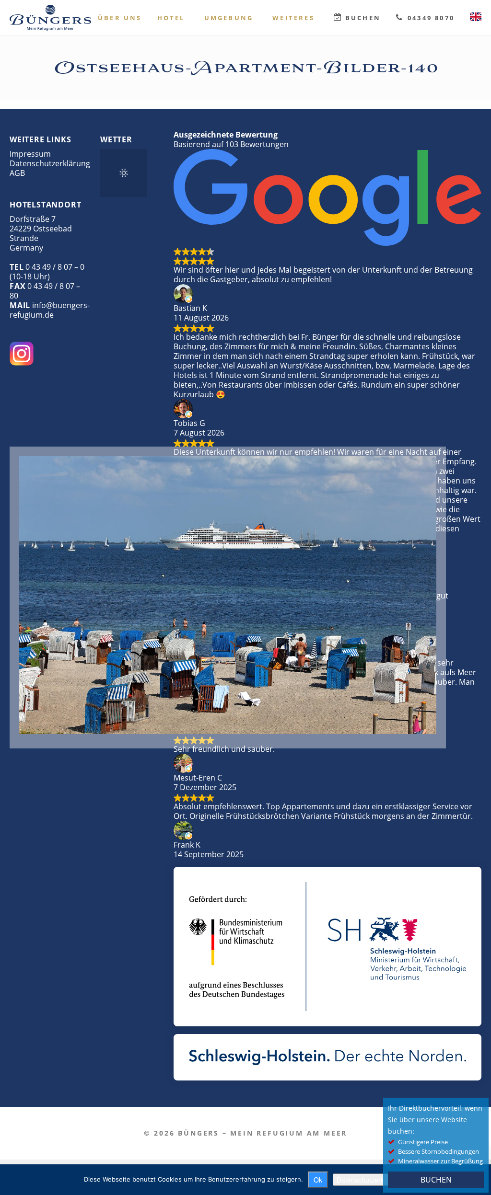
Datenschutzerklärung (370, 1179)
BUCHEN (436, 1179)
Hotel (171, 17)
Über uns (120, 17)
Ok (318, 1179)
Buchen (363, 17)
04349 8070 (431, 17)
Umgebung (229, 17)
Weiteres (293, 17)
